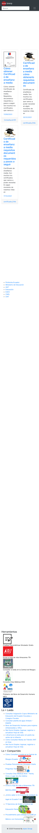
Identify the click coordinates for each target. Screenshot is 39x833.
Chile (34, 123)
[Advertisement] (19, 30)
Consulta (7, 120)
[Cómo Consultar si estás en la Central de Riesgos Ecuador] (24, 759)
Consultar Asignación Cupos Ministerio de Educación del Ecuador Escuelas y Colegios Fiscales (21, 716)
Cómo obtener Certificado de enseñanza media (9, 75)
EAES (8, 292)
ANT (7, 287)
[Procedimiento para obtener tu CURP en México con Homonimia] (29, 819)
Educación (9, 289)
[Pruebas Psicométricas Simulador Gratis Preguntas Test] (23, 769)
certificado (15, 120)
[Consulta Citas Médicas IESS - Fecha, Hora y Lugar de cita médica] (12, 781)
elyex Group (27, 829)
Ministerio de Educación (15, 285)
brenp (9, 3)
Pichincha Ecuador (13, 282)
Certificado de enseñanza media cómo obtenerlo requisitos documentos (29, 74)
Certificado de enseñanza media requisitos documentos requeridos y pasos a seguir (10, 151)
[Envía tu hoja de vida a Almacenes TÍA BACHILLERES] (22, 790)
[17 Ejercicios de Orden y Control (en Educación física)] (24, 809)
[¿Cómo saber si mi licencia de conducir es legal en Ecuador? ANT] (29, 799)
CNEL (8, 294)
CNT (7, 297)
